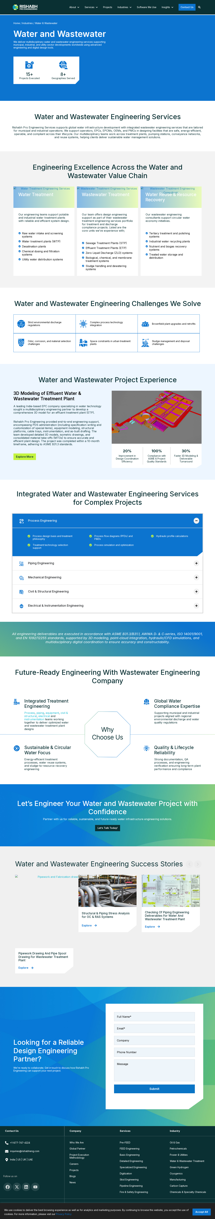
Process (29, 713)
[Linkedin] (26, 1187)
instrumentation (34, 719)
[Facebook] (7, 1187)
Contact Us (187, 7)
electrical (44, 716)
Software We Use (146, 7)
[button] (189, 864)
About (73, 7)
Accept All (201, 1211)
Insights (166, 7)
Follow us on (10, 1176)
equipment (52, 713)
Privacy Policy (64, 1214)
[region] (107, 1211)
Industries (123, 7)
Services (90, 7)
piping (40, 713)
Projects (107, 7)
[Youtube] (35, 1187)
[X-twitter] (17, 1187)
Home (16, 23)
